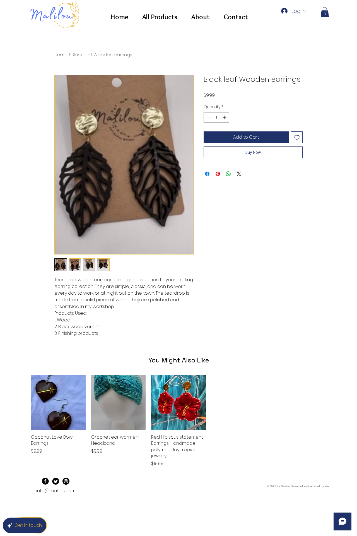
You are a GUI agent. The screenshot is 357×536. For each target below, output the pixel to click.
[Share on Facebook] (207, 173)
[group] (178, 421)
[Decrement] (207, 117)
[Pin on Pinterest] (217, 173)
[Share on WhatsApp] (228, 173)
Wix (327, 486)
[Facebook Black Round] (45, 481)
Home (60, 55)
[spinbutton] (216, 117)
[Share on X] (239, 173)
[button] (324, 12)
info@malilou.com (56, 490)
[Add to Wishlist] (297, 137)
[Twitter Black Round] (55, 481)
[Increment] (224, 117)
